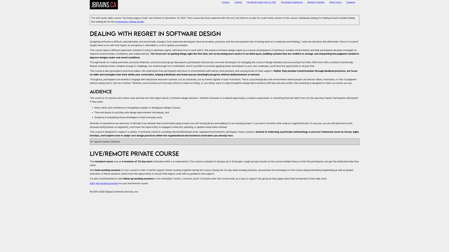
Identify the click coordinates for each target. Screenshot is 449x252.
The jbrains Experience (292, 2)
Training (238, 2)
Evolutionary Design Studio (129, 21)
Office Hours (335, 2)
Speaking (350, 2)
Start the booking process (104, 183)
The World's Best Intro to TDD (261, 2)
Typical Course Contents (106, 141)
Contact (226, 2)
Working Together (316, 2)
